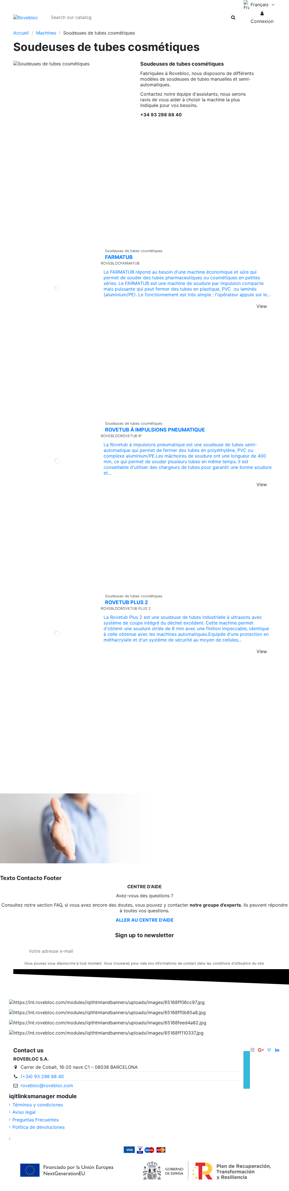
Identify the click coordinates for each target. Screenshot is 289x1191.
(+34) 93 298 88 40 (42, 1076)
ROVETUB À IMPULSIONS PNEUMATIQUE (155, 430)
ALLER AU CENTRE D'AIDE (145, 920)
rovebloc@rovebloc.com (47, 1085)
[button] (262, 17)
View (262, 306)
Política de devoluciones (38, 1127)
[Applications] (18, 27)
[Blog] (46, 27)
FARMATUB (119, 257)
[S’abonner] (258, 951)
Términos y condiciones (37, 1105)
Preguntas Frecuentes (35, 1120)
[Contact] (55, 27)
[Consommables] (37, 27)
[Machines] (28, 27)
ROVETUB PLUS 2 (126, 602)
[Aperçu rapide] (61, 415)
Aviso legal (24, 1112)
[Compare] (52, 415)
